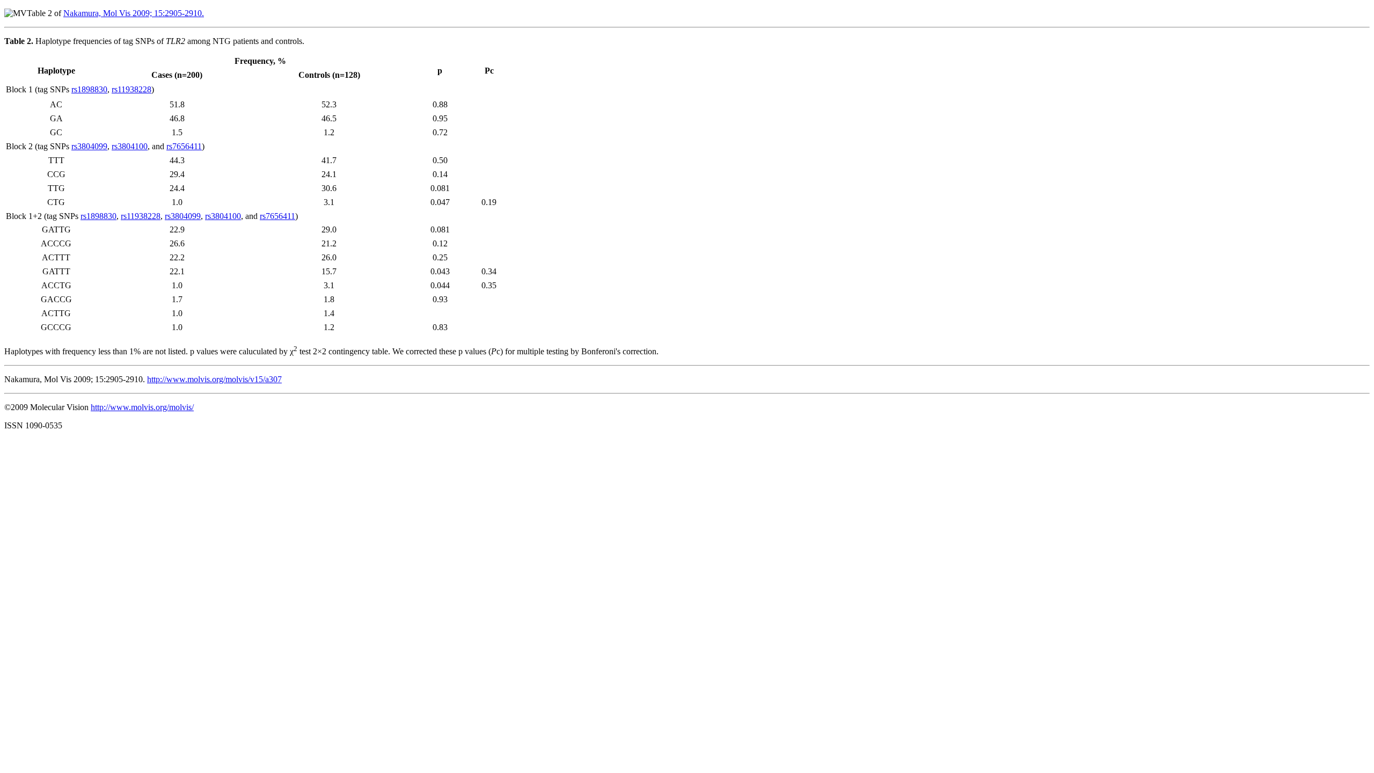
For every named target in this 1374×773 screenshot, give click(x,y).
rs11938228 (131, 89)
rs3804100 (130, 146)
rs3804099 (89, 146)
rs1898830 (89, 89)
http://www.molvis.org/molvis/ (142, 407)
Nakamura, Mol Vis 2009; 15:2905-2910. (133, 13)
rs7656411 (184, 146)
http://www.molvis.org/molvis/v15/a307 (214, 379)
